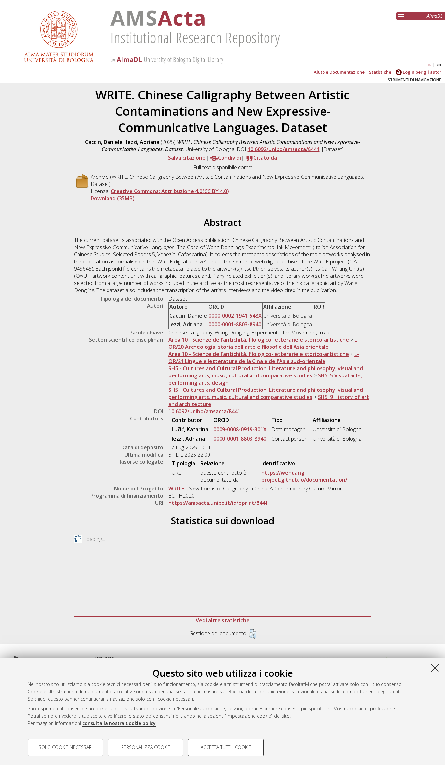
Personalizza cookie (145, 747)
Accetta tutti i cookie (226, 747)
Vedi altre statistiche (223, 620)
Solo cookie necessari (66, 747)
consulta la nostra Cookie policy (119, 723)
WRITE (176, 488)
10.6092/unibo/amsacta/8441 (284, 149)
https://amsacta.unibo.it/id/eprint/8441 (218, 502)
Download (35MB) (113, 198)
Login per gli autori (422, 72)
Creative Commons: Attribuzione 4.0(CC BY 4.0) (170, 191)
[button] (252, 634)
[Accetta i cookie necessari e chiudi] (435, 668)
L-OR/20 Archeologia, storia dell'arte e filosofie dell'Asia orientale (263, 343)
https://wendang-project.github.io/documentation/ (304, 476)
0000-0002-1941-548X (235, 315)
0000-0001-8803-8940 (234, 324)
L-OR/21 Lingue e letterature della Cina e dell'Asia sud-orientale (263, 357)
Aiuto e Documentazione (339, 72)
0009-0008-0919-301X (239, 429)
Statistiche (380, 72)
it (429, 64)
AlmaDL (435, 16)
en (439, 64)
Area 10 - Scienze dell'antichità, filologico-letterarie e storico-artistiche (258, 339)
